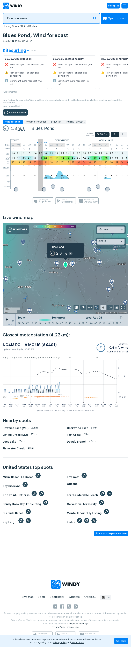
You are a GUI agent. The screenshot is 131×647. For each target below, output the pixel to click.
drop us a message (78, 624)
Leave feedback (17, 112)
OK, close (121, 641)
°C (8, 162)
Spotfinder (57, 597)
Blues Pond (43, 128)
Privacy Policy (58, 627)
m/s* (7, 158)
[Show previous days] (12, 320)
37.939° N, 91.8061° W (15, 41)
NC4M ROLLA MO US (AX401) (30, 345)
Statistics (56, 122)
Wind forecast (12, 122)
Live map (28, 597)
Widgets (74, 597)
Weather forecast (36, 122)
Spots (15, 26)
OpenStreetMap (110, 312)
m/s (21, 128)
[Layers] (76, 307)
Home (6, 26)
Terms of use (72, 627)
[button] (31, 41)
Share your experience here (111, 533)
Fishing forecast (75, 122)
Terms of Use (77, 643)
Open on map (117, 18)
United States (29, 26)
